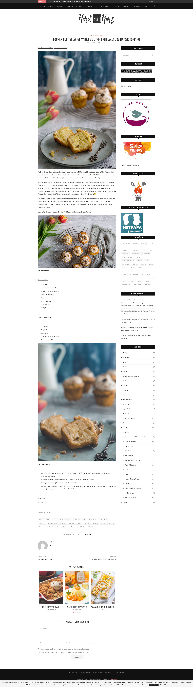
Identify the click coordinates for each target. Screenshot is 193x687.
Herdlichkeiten (139, 399)
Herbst (151, 264)
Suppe (139, 281)
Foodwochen (140, 446)
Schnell (64, 526)
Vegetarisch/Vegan (140, 497)
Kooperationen (92, 6)
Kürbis (133, 267)
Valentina (124, 327)
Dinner (139, 247)
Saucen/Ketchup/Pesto (140, 479)
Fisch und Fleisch (140, 441)
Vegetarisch (126, 284)
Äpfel (40, 519)
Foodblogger (103, 519)
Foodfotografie (53, 523)
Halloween (141, 493)
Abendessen (126, 243)
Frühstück (140, 451)
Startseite (42, 6)
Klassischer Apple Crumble (51, 607)
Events (139, 385)
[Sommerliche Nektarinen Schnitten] (103, 587)
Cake (54, 519)
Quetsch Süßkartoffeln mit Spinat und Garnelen (67, 1)
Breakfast (139, 357)
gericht (135, 264)
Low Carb (139, 404)
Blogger (150, 243)
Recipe (148, 274)
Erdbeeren (125, 250)
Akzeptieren (153, 685)
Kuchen (95, 523)
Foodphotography (75, 523)
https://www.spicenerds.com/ (130, 165)
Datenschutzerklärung (140, 6)
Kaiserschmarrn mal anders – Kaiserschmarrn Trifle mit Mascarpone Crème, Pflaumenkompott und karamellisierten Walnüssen (137, 303)
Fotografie (60, 6)
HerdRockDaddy (140, 418)
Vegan (139, 502)
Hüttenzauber (140, 455)
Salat (124, 281)
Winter (90, 526)
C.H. (51, 542)
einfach (147, 247)
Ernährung (70, 6)
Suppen (140, 483)
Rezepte (50, 6)
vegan (147, 281)
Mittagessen (126, 271)
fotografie (125, 264)
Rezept (41, 526)
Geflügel (139, 395)
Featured (139, 390)
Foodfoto (42, 523)
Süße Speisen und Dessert (96, 35)
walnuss (82, 526)
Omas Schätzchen (140, 465)
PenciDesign (113, 679)
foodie (64, 523)
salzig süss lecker (52, 526)
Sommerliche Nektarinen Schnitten (103, 607)
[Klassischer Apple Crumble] (51, 587)
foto (146, 260)
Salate (140, 474)
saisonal (150, 278)
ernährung (135, 250)
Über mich (126, 6)
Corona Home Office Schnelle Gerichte (140, 437)
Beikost (140, 413)
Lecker (103, 523)
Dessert (77, 519)
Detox (139, 367)
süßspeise (73, 526)
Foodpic (139, 260)
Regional (125, 278)
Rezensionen (104, 6)
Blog (142, 243)
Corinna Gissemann (65, 519)
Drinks (139, 371)
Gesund (143, 264)
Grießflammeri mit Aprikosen (77, 607)
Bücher (139, 362)
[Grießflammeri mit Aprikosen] (77, 587)
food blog (92, 519)
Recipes (139, 423)
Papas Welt (115, 6)
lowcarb (141, 267)
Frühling (87, 523)
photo (124, 274)
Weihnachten (138, 284)
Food (84, 519)
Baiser (48, 519)
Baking (139, 353)
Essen (144, 250)
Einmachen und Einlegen (139, 376)
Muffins (111, 523)
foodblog (125, 253)
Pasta (145, 271)
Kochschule (79, 6)
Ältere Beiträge (164, 685)
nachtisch (137, 271)
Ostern (140, 469)
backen (135, 243)
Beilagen (140, 432)
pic (142, 274)
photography (134, 274)
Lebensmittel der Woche (140, 460)
